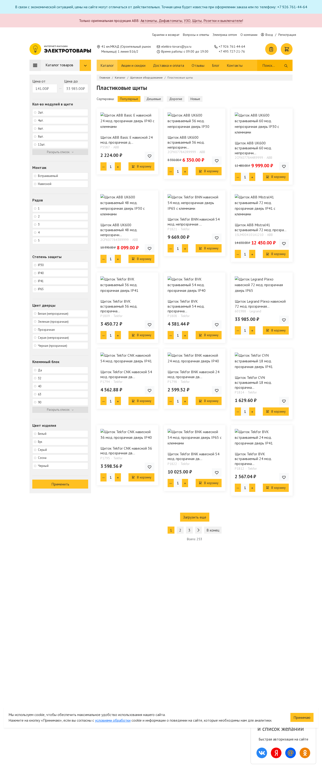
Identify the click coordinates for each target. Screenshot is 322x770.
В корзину (143, 166)
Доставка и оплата (168, 65)
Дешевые (153, 99)
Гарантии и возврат (165, 35)
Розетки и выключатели (222, 20)
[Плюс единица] (118, 166)
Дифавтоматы (170, 20)
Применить (60, 484)
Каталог (107, 65)
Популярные (129, 99)
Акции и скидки (133, 65)
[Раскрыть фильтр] (60, 152)
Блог (215, 65)
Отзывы (198, 65)
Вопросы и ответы (196, 35)
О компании (248, 35)
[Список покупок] (271, 49)
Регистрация (287, 35)
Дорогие (175, 99)
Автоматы (148, 20)
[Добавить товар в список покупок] (149, 156)
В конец (212, 530)
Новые (195, 99)
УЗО (187, 20)
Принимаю (301, 717)
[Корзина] (287, 49)
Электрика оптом (225, 35)
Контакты (235, 65)
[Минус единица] (103, 166)
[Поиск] (286, 65)
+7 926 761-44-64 (232, 46)
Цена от (38, 81)
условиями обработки (113, 720)
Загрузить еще (194, 517)
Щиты (197, 20)
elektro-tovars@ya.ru (176, 46)
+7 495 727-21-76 (232, 51)
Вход (269, 35)
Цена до (71, 81)
